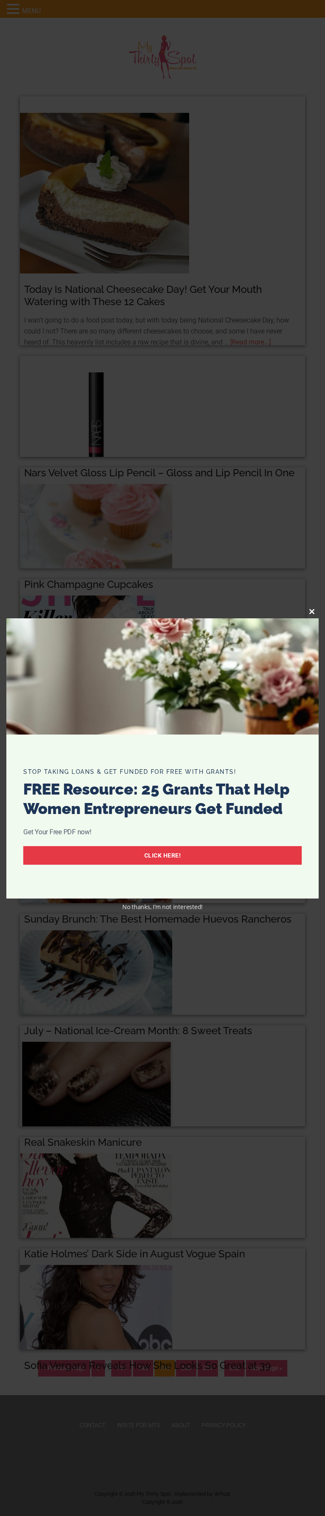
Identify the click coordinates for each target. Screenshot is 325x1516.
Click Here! (162, 855)
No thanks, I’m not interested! (162, 907)
